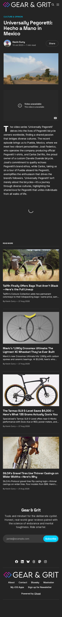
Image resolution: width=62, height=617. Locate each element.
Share (52, 43)
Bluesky (35, 582)
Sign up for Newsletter (40, 587)
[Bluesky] (28, 561)
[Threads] (33, 561)
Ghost (37, 593)
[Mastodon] (39, 561)
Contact (23, 582)
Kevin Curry (19, 42)
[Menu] (58, 4)
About (11, 582)
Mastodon (48, 582)
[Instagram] (45, 561)
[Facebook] (16, 561)
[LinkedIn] (22, 561)
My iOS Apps (17, 587)
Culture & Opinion (13, 17)
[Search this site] (53, 4)
